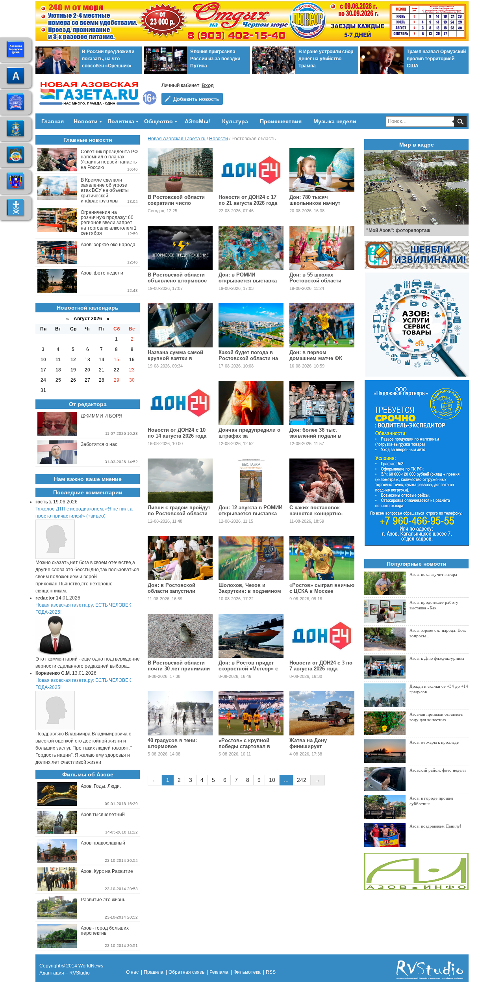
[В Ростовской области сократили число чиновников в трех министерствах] (180, 170)
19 (73, 370)
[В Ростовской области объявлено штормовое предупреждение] (180, 248)
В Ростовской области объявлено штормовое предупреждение (177, 281)
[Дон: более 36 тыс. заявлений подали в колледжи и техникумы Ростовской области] (321, 403)
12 (73, 359)
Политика (120, 121)
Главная (52, 121)
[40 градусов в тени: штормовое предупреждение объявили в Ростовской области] (180, 713)
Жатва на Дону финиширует (308, 743)
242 (301, 780)
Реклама (218, 972)
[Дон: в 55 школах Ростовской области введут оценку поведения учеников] (321, 248)
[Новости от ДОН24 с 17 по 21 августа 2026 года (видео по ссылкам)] (251, 170)
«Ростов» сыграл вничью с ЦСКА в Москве (321, 588)
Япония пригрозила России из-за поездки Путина (215, 59)
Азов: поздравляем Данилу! (435, 826)
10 (272, 780)
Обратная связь (186, 972)
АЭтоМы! (197, 121)
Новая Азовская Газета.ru (177, 138)
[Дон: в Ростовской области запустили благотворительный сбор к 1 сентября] (180, 558)
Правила (153, 972)
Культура (235, 121)
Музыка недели (334, 121)
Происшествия (281, 121)
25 (58, 380)
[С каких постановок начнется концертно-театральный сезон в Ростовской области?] (321, 481)
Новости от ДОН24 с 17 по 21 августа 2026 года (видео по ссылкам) (248, 203)
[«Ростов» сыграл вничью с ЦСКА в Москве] (321, 558)
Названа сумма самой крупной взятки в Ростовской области (175, 358)
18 (58, 370)
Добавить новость (196, 99)
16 (132, 359)
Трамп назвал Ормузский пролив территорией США (436, 59)
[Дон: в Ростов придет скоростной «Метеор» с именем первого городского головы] (251, 636)
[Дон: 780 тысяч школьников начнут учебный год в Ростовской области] (321, 170)
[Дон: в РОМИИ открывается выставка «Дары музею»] (251, 248)
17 (43, 370)
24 (43, 380)
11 (58, 359)
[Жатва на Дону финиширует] (321, 713)
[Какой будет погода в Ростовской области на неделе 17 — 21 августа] (251, 325)
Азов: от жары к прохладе (434, 742)
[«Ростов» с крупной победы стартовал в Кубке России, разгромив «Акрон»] (251, 713)
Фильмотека (247, 972)
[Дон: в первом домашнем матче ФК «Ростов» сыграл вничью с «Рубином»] (321, 325)
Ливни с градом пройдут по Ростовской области (179, 510)
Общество (158, 121)
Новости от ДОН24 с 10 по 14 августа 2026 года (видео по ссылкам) (177, 436)
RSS (271, 972)
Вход (208, 85)
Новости (86, 121)
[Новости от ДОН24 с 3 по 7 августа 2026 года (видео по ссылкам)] (321, 636)
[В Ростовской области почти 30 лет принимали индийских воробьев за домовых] (180, 636)
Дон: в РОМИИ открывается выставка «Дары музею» (248, 281)
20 (87, 370)
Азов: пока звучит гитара (433, 574)
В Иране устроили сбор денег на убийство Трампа (325, 59)
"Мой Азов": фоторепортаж (398, 230)
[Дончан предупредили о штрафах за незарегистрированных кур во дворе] (251, 403)
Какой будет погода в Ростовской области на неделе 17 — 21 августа (248, 358)
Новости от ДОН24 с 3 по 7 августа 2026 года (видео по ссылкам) (320, 669)
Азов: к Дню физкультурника (437, 658)
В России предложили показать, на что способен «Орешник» (108, 59)
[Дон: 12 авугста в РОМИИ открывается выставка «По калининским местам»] (251, 481)
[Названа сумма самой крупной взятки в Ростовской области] (180, 325)
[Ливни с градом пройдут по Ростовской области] (180, 481)
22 (116, 370)
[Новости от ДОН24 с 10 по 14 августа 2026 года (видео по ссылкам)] (180, 403)
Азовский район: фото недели (438, 770)
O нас (132, 972)
